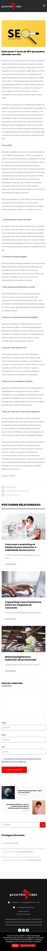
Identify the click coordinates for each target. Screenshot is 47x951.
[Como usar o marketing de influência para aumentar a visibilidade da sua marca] (23, 526)
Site (3, 747)
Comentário (7, 686)
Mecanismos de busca (17, 491)
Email (4, 735)
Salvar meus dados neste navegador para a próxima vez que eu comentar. (21, 760)
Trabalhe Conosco (23, 911)
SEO (26, 491)
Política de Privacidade (23, 914)
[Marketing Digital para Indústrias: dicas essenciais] (23, 639)
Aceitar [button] (15, 945)
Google (7, 491)
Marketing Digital (11, 487)
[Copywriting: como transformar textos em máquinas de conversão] (23, 584)
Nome (4, 723)
